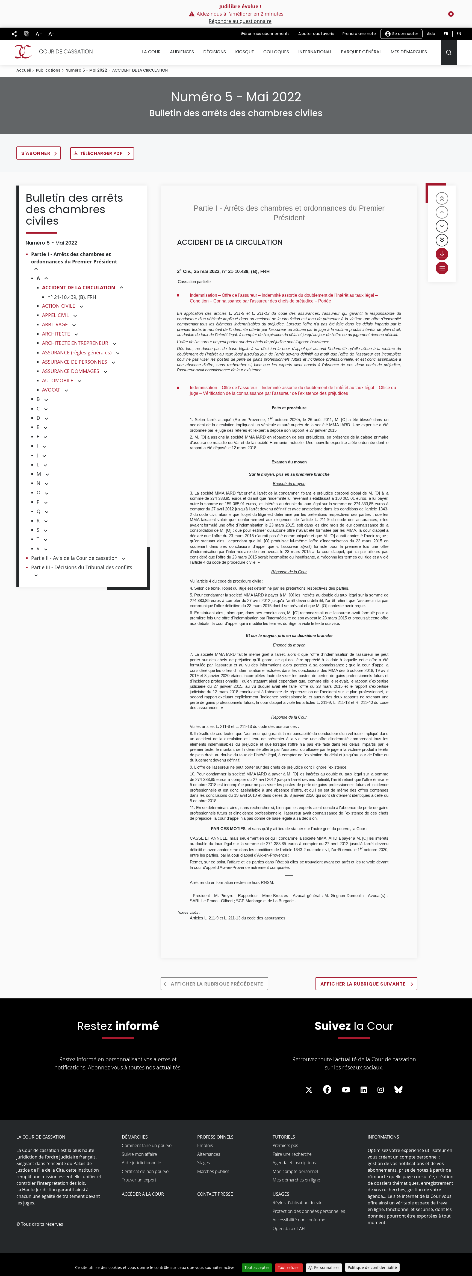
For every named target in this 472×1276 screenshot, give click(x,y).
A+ (39, 34)
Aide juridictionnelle (141, 1163)
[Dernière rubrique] (442, 240)
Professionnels (215, 1137)
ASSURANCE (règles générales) (76, 352)
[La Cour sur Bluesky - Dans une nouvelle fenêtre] (398, 1090)
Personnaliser (326, 1267)
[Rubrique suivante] (442, 226)
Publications (48, 70)
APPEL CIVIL (55, 315)
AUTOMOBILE (57, 380)
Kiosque (244, 52)
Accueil (23, 70)
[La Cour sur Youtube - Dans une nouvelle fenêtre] (346, 1090)
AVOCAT (51, 389)
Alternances (208, 1154)
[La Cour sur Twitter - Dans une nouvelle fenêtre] (308, 1090)
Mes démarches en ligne (296, 1180)
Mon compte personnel (295, 1171)
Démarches (135, 1137)
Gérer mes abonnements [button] (265, 33)
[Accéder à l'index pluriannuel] (442, 268)
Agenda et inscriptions (294, 1163)
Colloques (276, 52)
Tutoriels (284, 1137)
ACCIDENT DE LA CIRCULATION (78, 287)
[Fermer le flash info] (451, 14)
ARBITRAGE (55, 324)
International (315, 52)
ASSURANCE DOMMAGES (70, 371)
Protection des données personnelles (309, 1211)
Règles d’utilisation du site (298, 1202)
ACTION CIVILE (58, 305)
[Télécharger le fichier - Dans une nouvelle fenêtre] (442, 254)
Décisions (214, 52)
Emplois (205, 1145)
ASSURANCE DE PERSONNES (74, 361)
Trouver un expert (139, 1180)
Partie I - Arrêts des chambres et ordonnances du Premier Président (74, 258)
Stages (203, 1163)
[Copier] (26, 33)
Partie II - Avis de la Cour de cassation (74, 558)
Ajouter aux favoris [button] (316, 33)
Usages (281, 1194)
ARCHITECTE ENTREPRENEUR (75, 343)
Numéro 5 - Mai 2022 (86, 70)
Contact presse (215, 1194)
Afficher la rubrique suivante (363, 983)
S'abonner (36, 153)
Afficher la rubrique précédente (217, 983)
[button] (36, 269)
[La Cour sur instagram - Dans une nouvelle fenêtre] (380, 1090)
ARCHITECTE (56, 333)
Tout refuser (289, 1267)
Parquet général (361, 52)
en (459, 33)
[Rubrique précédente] (442, 212)
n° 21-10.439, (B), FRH (72, 297)
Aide (431, 33)
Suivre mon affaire (139, 1154)
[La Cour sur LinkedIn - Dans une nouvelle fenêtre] (364, 1090)
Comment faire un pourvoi (147, 1145)
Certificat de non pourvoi (146, 1171)
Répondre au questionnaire (240, 21)
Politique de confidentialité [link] (372, 1267)
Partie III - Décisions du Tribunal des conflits (81, 567)
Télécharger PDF (102, 153)
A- (51, 34)
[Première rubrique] (442, 198)
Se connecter (404, 33)
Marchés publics (213, 1171)
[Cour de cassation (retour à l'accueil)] (51, 52)
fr (446, 33)
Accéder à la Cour (143, 1194)
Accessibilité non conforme (299, 1220)
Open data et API (289, 1228)
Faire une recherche (292, 1154)
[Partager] (14, 34)
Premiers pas (285, 1145)
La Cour (151, 52)
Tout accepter (256, 1267)
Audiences (182, 52)
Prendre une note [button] (359, 33)
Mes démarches (409, 52)
